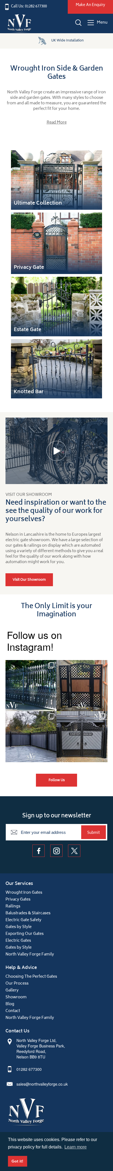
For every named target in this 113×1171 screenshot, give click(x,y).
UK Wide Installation (64, 41)
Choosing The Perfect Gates (31, 976)
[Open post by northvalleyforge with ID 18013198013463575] (82, 685)
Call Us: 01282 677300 (29, 7)
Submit (93, 833)
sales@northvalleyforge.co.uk (42, 1084)
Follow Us (57, 780)
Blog (9, 1004)
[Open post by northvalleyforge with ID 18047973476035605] (30, 685)
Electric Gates (18, 940)
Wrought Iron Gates (23, 892)
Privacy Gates (17, 899)
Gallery (12, 990)
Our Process (17, 983)
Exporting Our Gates (24, 933)
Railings (12, 906)
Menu (102, 22)
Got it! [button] (17, 1161)
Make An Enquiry (90, 5)
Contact (12, 1011)
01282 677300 (29, 1069)
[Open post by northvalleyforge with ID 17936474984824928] (82, 736)
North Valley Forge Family (29, 954)
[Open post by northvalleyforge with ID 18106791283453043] (30, 736)
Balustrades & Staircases (27, 913)
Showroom (16, 997)
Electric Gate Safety (23, 920)
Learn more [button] (75, 1147)
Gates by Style (18, 927)
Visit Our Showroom (29, 580)
